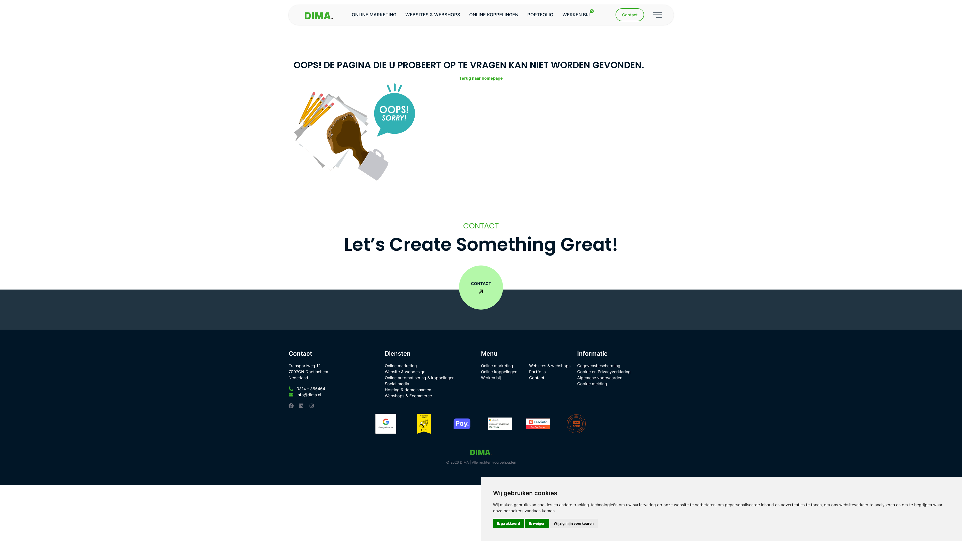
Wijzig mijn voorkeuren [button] (574, 523)
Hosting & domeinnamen (408, 389)
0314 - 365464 (311, 388)
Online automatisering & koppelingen (419, 377)
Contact (536, 377)
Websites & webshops (432, 14)
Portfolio (540, 14)
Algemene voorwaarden (599, 377)
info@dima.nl (309, 394)
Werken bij (577, 13)
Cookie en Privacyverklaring (604, 371)
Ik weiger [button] (537, 523)
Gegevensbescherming (598, 365)
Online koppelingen (493, 14)
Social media (397, 383)
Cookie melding (592, 383)
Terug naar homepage (481, 78)
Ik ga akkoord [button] (508, 523)
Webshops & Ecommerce (408, 395)
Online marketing (374, 14)
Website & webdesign (405, 371)
